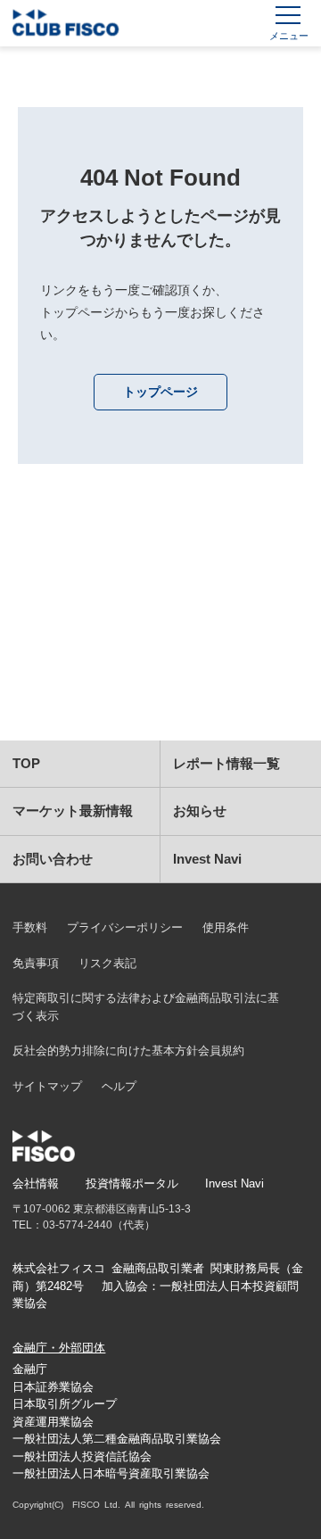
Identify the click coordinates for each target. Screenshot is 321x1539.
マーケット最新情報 (72, 810)
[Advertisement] (160, 624)
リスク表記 (107, 963)
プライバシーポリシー (125, 927)
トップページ (160, 392)
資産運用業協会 (53, 1421)
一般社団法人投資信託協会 (82, 1456)
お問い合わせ (52, 858)
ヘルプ (119, 1086)
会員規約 (221, 1050)
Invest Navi (207, 858)
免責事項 (35, 963)
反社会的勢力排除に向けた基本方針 (105, 1050)
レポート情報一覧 (226, 763)
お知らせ (199, 810)
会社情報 (35, 1183)
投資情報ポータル (132, 1183)
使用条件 (225, 927)
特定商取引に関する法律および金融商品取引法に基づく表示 (145, 1006)
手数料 (29, 927)
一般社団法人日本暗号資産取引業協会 (111, 1473)
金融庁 (29, 1369)
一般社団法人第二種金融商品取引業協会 (116, 1438)
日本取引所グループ (64, 1404)
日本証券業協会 (53, 1387)
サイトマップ (47, 1086)
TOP (26, 763)
